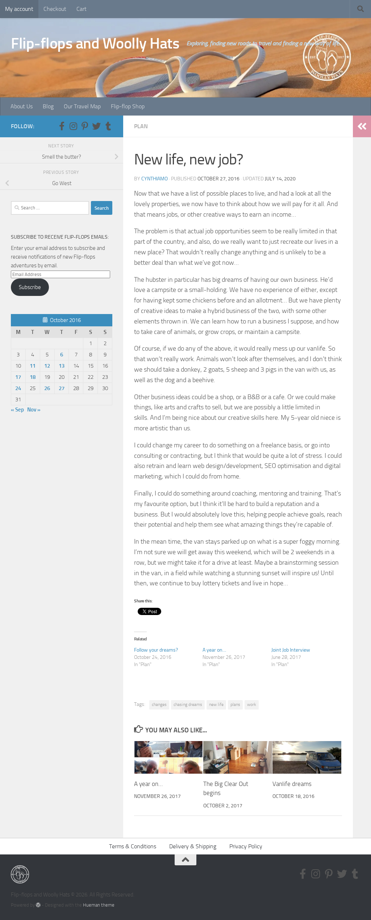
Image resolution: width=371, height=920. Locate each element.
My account (19, 8)
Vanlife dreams (292, 783)
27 (61, 388)
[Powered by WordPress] (38, 905)
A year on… (214, 650)
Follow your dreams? (156, 650)
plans (235, 704)
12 (47, 366)
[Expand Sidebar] (362, 126)
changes (159, 704)
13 (61, 366)
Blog (48, 106)
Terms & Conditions (132, 846)
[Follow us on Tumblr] (108, 126)
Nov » (34, 409)
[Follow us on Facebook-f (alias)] (61, 126)
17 (18, 377)
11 (33, 366)
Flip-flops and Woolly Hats (95, 43)
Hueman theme (98, 905)
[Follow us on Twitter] (96, 126)
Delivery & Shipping (192, 846)
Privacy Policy (245, 846)
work (251, 704)
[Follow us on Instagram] (73, 126)
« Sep (17, 409)
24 (18, 388)
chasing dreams (188, 704)
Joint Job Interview (290, 650)
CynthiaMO (154, 179)
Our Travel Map (82, 106)
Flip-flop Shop (128, 106)
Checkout (54, 8)
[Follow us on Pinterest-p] (84, 126)
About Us (22, 106)
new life (216, 704)
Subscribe (30, 287)
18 (33, 377)
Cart (81, 8)
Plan (141, 126)
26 (47, 388)
